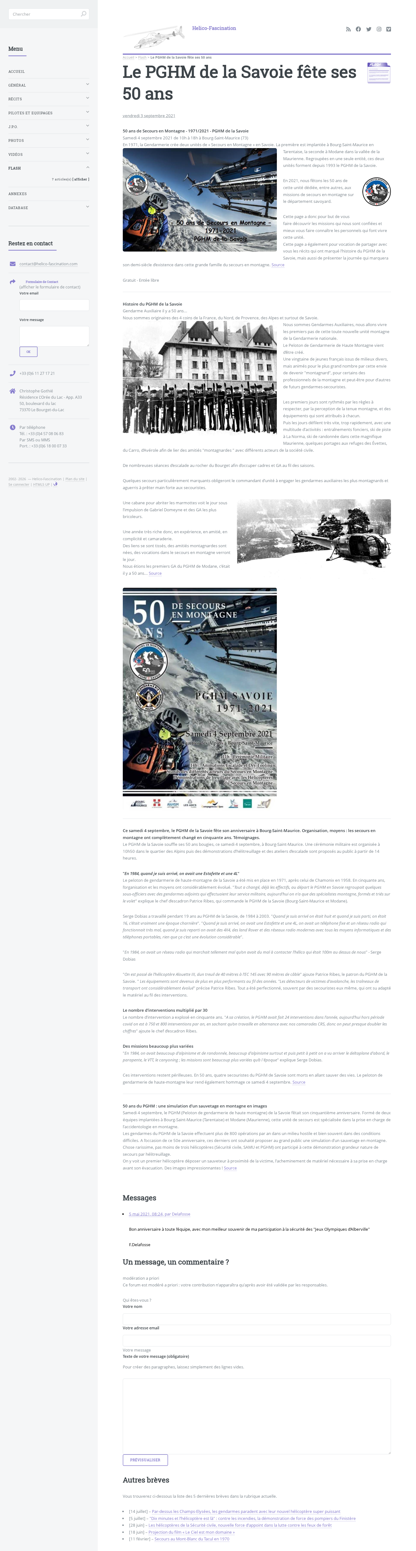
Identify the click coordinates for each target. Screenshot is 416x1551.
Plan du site (74, 479)
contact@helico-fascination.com (49, 263)
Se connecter (18, 484)
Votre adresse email (141, 1328)
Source (278, 264)
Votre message (32, 319)
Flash (142, 57)
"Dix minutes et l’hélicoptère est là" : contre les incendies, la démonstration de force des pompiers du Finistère (253, 1518)
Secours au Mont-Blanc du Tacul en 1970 (192, 1539)
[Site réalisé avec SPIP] (55, 484)
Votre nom (132, 1306)
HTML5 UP (41, 484)
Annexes (17, 193)
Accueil (128, 57)
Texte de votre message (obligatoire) (156, 1356)
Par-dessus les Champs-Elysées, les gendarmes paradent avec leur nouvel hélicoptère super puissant (246, 1511)
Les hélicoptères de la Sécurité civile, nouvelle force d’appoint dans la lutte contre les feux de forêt (240, 1525)
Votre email (29, 293)
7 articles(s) (70, 179)
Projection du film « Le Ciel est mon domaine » (192, 1532)
